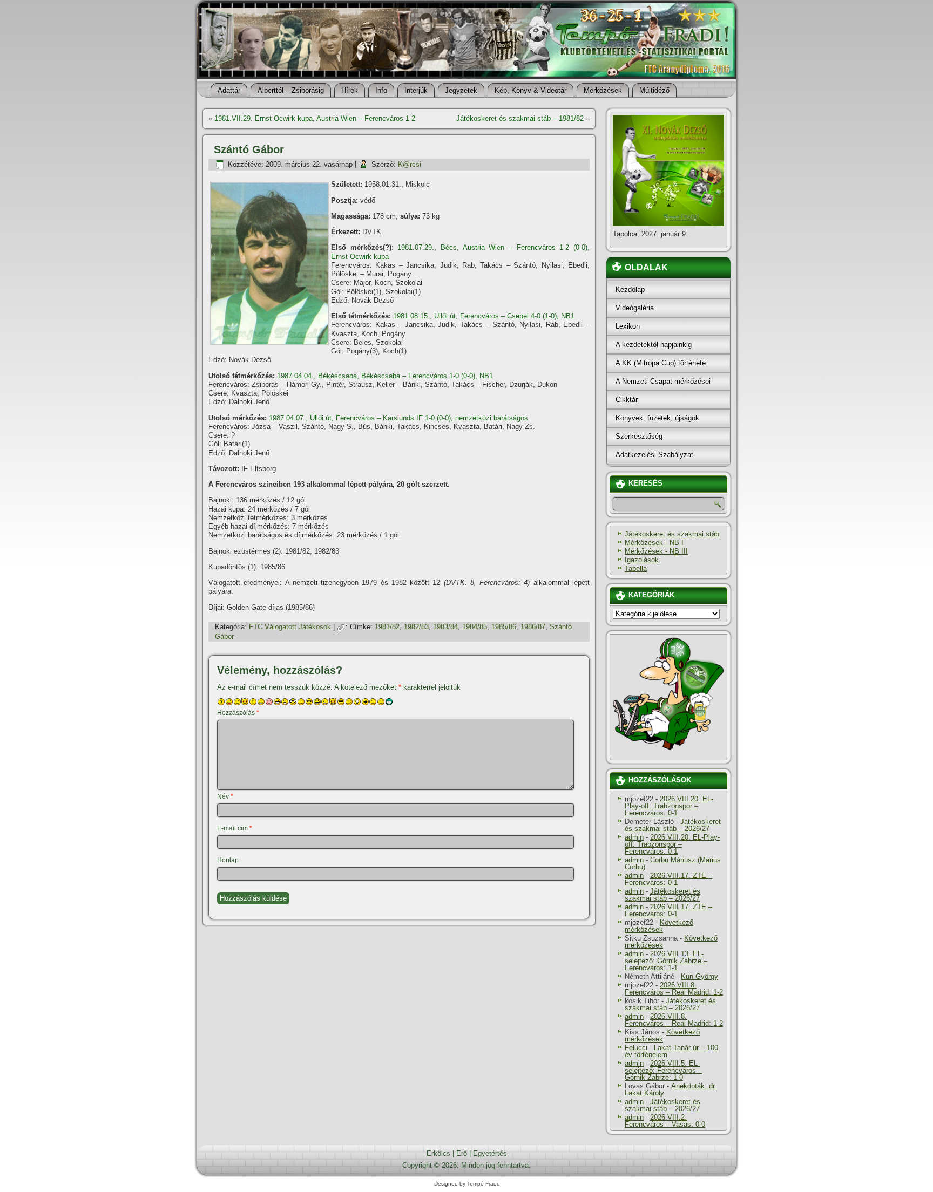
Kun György (699, 976)
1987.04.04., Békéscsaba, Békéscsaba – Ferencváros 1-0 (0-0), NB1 (385, 376)
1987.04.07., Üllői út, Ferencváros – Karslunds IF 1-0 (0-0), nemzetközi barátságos (398, 418)
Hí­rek (349, 90)
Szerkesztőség (639, 436)
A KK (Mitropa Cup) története (661, 363)
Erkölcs (438, 1153)
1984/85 (474, 627)
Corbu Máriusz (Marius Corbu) (673, 863)
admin (634, 837)
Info (381, 90)
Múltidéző (654, 90)
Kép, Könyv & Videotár (530, 90)
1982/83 (416, 627)
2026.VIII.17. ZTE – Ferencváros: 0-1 (668, 879)
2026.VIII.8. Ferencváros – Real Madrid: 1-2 (674, 988)
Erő (461, 1153)
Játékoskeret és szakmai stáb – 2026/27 (673, 825)
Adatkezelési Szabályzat (654, 455)
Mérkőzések (603, 90)
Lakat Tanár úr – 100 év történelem (671, 1051)
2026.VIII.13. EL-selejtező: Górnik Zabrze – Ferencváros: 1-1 (666, 961)
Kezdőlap (630, 289)
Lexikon (628, 326)
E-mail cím (234, 828)
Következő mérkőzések (659, 926)
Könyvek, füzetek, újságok (657, 418)
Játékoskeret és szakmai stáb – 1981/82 (520, 118)
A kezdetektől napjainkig (654, 344)
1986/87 (532, 627)
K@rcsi (409, 164)
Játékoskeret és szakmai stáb (672, 534)
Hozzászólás (238, 713)
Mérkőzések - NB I (654, 543)
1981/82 (387, 627)
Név (225, 796)
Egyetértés (490, 1153)
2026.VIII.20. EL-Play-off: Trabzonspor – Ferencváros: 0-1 (669, 806)
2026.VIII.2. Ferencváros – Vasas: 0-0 (665, 1120)
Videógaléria (635, 308)
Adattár (229, 90)
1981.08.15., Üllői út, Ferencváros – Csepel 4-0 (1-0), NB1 (483, 316)
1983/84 (445, 627)
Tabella (636, 568)
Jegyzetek (461, 90)
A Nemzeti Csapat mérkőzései (663, 381)
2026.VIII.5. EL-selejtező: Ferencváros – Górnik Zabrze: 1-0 (663, 1070)
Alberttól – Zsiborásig (291, 90)
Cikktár (627, 400)
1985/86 (503, 627)
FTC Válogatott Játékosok (290, 627)
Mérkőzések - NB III (656, 551)
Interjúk (416, 90)
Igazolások (642, 560)
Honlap (228, 860)
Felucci (636, 1048)
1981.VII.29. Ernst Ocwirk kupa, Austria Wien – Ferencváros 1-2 (314, 118)
